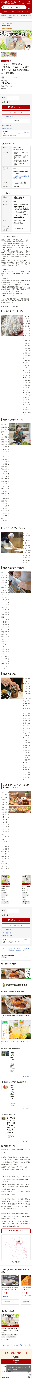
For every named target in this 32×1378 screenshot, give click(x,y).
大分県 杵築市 (5, 1339)
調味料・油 (12, 949)
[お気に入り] (29, 1375)
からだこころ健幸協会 (11, 77)
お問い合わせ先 (7, 128)
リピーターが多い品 (7, 1371)
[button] (28, 7)
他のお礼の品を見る (20, 183)
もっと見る (26, 1076)
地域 (13, 11)
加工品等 (11, 950)
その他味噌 (25, 949)
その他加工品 (20, 950)
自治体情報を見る (17, 1230)
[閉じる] (29, 1367)
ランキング (20, 11)
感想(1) (6, 1296)
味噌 (18, 949)
